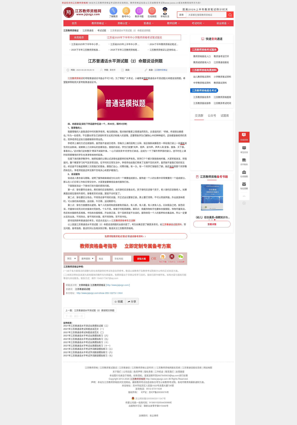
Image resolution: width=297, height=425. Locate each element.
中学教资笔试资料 (202, 82)
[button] (209, 219)
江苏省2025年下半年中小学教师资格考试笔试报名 (134, 37)
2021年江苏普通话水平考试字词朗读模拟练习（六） (88, 352)
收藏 (120, 301)
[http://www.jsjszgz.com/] (118, 284)
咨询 (181, 14)
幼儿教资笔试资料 (202, 76)
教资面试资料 (220, 82)
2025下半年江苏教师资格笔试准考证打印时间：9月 (124, 49)
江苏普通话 (88, 30)
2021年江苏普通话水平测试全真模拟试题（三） (86, 325)
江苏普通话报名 (221, 62)
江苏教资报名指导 (202, 103)
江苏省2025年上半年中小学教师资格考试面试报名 (124, 44)
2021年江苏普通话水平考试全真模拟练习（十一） (87, 345)
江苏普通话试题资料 (172, 224)
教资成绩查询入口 (202, 62)
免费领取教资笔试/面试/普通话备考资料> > (125, 236)
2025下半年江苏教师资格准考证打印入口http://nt (85, 49)
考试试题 (101, 30)
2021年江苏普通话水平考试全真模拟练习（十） (86, 342)
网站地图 (207, 367)
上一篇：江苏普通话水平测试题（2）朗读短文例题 (89, 310)
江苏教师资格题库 (222, 97)
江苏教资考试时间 (222, 103)
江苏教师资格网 (137, 378)
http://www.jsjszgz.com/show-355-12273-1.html (100, 292)
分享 (133, 301)
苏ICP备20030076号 (159, 392)
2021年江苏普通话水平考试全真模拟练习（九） (86, 338)
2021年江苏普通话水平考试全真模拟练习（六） (86, 335)
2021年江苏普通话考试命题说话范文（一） (84, 328)
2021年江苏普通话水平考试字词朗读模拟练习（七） (88, 355)
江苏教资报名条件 (202, 97)
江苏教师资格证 (71, 30)
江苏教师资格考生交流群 (123, 220)
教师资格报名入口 (202, 56)
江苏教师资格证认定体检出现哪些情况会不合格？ (164, 49)
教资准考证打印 (221, 56)
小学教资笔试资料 (222, 76)
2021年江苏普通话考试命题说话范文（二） (84, 332)
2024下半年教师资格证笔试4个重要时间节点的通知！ (164, 44)
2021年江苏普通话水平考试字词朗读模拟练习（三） (88, 348)
